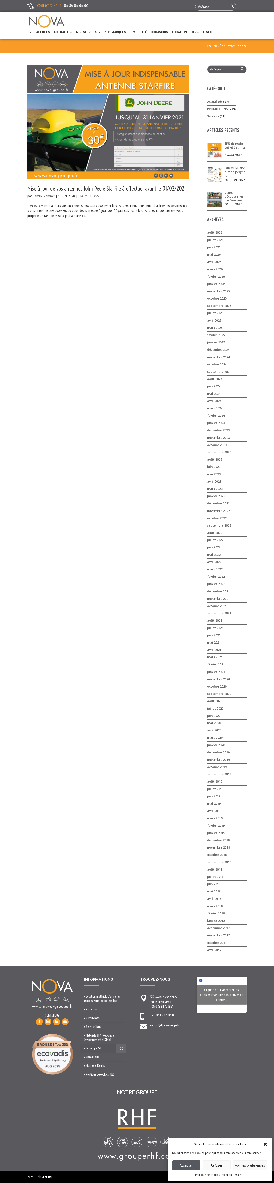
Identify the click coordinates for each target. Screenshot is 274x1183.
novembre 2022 (218, 511)
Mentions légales (232, 1175)
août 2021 (214, 620)
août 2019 (214, 781)
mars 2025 (215, 328)
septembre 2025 (219, 306)
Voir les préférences (250, 1165)
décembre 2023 (218, 430)
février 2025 (216, 335)
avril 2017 (214, 950)
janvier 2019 (216, 833)
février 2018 (216, 913)
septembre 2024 (219, 372)
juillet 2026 (215, 240)
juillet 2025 (215, 313)
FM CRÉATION (44, 1177)
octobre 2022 (217, 518)
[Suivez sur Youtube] (65, 1021)
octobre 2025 (217, 298)
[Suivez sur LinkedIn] (56, 1021)
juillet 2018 (215, 877)
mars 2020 (215, 737)
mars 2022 (215, 569)
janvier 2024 (216, 423)
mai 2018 (214, 891)
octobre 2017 (217, 943)
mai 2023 (214, 474)
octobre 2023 (217, 445)
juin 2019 (213, 796)
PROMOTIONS (88, 196)
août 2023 (214, 459)
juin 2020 (213, 716)
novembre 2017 (218, 935)
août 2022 (214, 533)
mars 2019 (215, 818)
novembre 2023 (218, 438)
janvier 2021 (216, 672)
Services (213, 116)
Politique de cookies (207, 1175)
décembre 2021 (218, 591)
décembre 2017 (218, 928)
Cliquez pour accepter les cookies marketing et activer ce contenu (221, 995)
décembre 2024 (218, 350)
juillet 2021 (215, 628)
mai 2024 (214, 394)
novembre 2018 (218, 847)
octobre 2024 (217, 364)
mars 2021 (215, 657)
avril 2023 (214, 481)
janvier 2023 (216, 496)
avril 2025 (214, 320)
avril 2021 (214, 650)
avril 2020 (214, 730)
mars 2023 (215, 489)
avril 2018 (214, 899)
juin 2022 (213, 547)
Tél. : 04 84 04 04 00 (163, 1015)
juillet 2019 (215, 789)
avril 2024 (214, 401)
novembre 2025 (218, 291)
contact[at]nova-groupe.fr (164, 1025)
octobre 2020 (217, 686)
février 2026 (216, 276)
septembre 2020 (219, 694)
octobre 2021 (217, 606)
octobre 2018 (217, 855)
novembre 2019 (218, 760)
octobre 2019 (217, 767)
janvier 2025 (216, 342)
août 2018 (214, 869)
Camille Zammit (44, 196)
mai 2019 (214, 803)
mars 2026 (215, 269)
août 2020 (214, 701)
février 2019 (216, 825)
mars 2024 (215, 408)
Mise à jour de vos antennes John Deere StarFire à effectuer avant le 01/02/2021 (106, 188)
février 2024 (216, 415)
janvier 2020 (216, 745)
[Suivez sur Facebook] (39, 1021)
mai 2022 (214, 555)
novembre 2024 (218, 357)
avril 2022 (214, 562)
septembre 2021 (219, 613)
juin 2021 (213, 635)
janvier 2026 (216, 284)
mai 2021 (214, 642)
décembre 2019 (218, 752)
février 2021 (216, 664)
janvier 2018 (216, 921)
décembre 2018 (218, 840)
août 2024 (214, 379)
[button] (265, 1144)
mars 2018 (215, 906)
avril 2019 (214, 811)
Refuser (216, 1165)
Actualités (214, 102)
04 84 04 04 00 (76, 5)
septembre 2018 (219, 862)
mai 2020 (214, 723)
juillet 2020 (215, 708)
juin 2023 (213, 467)
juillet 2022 (215, 540)
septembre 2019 (219, 774)
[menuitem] (39, 32)
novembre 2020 (218, 679)
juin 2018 (213, 884)
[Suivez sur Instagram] (48, 1021)
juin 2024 (213, 386)
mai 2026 (214, 254)
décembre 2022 (218, 503)
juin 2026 (213, 247)
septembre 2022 (219, 525)
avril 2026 (214, 262)
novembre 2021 (218, 599)
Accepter (186, 1165)
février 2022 (216, 576)
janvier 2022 (216, 584)
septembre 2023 (219, 452)
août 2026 (214, 232)
